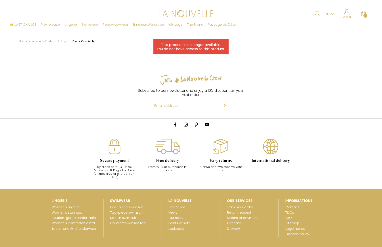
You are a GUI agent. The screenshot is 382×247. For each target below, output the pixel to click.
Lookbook (176, 228)
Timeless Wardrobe (148, 25)
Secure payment (114, 161)
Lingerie (71, 25)
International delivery (271, 161)
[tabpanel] (114, 161)
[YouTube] (207, 124)
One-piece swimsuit (126, 207)
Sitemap (292, 223)
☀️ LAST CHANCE (23, 25)
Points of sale (179, 223)
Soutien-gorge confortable (74, 217)
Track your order (240, 207)
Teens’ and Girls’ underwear (74, 228)
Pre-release (50, 25)
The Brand (195, 25)
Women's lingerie (66, 207)
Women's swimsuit (67, 212)
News (172, 212)
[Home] (191, 14)
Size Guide (176, 207)
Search (317, 14)
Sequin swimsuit (123, 217)
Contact (292, 207)
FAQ (288, 217)
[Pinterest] (196, 124)
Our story (175, 217)
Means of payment (242, 217)
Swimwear (89, 25)
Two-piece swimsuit (126, 212)
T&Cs (289, 212)
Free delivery (167, 161)
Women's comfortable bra (73, 223)
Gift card (234, 223)
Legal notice (295, 228)
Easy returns (221, 161)
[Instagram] (185, 124)
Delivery (233, 228)
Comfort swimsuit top (128, 223)
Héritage (175, 25)
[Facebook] (175, 124)
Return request (239, 212)
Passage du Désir (222, 25)
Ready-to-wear (115, 25)
